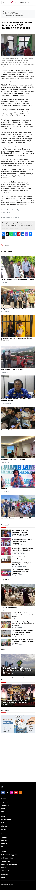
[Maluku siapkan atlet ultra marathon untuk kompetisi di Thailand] (6, 615)
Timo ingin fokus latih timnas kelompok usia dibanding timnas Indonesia (22, 550)
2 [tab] (15, 678)
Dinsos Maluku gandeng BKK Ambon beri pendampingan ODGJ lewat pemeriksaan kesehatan (16, 338)
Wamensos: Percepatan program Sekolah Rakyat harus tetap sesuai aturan (17, 308)
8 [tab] (25, 708)
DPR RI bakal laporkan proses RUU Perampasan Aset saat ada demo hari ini (22, 632)
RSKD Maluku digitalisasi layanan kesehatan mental (17, 487)
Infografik (5, 710)
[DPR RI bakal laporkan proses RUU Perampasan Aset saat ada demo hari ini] (6, 633)
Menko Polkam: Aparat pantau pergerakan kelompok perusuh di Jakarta (23, 624)
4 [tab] (21, 678)
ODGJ (7, 245)
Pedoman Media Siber (9, 864)
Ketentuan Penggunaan (9, 855)
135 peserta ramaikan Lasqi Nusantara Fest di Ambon (16, 701)
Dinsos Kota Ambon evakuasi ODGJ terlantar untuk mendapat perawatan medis (17, 278)
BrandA (4, 868)
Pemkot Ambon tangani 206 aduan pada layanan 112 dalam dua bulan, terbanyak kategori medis (16, 398)
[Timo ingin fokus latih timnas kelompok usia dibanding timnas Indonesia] (6, 551)
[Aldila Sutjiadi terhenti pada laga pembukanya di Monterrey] (6, 542)
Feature (4, 843)
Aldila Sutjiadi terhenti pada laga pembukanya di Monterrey (22, 541)
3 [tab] (18, 678)
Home (6, 12)
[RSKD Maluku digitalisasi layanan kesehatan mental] (18, 476)
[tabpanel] (18, 665)
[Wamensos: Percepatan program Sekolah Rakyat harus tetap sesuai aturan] (18, 296)
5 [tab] (23, 678)
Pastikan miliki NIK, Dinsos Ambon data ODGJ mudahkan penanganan (16, 15)
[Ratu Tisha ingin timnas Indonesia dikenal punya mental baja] (6, 572)
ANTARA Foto (6, 871)
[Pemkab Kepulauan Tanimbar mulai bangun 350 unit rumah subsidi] (18, 595)
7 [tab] (22, 708)
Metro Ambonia (6, 819)
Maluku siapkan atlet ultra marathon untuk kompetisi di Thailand (22, 615)
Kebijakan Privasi (7, 858)
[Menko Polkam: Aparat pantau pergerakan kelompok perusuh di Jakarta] (6, 624)
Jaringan (4, 851)
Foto (3, 649)
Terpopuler (5, 525)
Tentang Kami (6, 861)
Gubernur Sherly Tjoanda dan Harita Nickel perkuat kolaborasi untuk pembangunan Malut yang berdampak (22, 560)
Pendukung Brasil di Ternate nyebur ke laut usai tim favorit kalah (17, 670)
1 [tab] (12, 678)
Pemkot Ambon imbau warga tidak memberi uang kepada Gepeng (14, 458)
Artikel (3, 829)
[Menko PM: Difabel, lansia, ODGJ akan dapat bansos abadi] (18, 418)
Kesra (13, 12)
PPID (3, 877)
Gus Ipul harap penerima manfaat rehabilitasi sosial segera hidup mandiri (16, 517)
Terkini (3, 799)
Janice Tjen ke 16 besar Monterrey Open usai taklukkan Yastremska (20, 532)
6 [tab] (19, 708)
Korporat (4, 874)
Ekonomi (4, 826)
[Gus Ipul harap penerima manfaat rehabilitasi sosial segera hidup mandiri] (18, 506)
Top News (5, 580)
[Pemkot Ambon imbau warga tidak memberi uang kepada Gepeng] (18, 447)
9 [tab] (28, 708)
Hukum (3, 823)
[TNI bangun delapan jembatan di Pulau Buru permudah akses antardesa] (6, 642)
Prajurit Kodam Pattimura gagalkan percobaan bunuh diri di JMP (14, 368)
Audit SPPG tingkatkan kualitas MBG (18, 770)
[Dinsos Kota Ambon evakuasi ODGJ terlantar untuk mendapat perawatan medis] (18, 267)
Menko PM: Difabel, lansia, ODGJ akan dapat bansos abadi (17, 429)
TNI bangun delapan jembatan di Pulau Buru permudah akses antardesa (23, 641)
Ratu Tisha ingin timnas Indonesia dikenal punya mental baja (20, 571)
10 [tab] (30, 708)
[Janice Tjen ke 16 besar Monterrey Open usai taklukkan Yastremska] (6, 533)
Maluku (3, 816)
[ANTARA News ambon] (20, 2)
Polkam (4, 840)
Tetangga (4, 837)
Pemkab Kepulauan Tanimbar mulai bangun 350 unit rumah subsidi (17, 606)
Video (3, 680)
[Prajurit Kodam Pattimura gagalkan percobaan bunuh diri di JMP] (18, 357)
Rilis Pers (4, 847)
